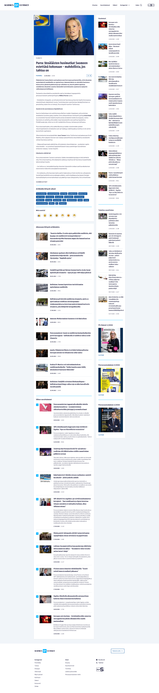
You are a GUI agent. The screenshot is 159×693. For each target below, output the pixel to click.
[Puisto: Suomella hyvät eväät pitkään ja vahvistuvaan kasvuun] (102, 177)
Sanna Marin (57, 200)
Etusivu (94, 5)
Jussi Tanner (40, 197)
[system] (151, 5)
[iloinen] (45, 215)
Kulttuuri (37, 677)
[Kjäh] (74, 215)
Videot (115, 5)
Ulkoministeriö (72, 200)
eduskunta (63, 203)
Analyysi (37, 669)
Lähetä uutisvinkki (71, 672)
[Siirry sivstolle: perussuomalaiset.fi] (110, 669)
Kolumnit (38, 683)
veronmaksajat (79, 197)
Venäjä (86, 200)
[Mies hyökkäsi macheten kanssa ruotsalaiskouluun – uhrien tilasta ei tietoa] (102, 67)
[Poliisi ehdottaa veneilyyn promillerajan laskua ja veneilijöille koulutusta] (102, 141)
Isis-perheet (59, 197)
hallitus (51, 203)
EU (57, 203)
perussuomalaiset (42, 203)
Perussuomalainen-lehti (73, 675)
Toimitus (68, 669)
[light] (153, 5)
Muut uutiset (39, 675)
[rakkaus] (68, 215)
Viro (64, 200)
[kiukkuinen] (56, 215)
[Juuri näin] (39, 215)
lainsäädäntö (69, 197)
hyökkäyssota (73, 194)
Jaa (88, 75)
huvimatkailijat (41, 194)
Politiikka (39, 76)
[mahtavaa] (62, 215)
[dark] (149, 5)
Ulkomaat (38, 672)
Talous (37, 666)
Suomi (80, 200)
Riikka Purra (40, 200)
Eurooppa (48, 200)
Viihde (36, 686)
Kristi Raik (64, 194)
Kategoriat (124, 5)
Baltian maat (83, 194)
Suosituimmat (105, 5)
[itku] (51, 215)
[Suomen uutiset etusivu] (16, 5)
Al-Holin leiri (49, 197)
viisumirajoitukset (53, 194)
